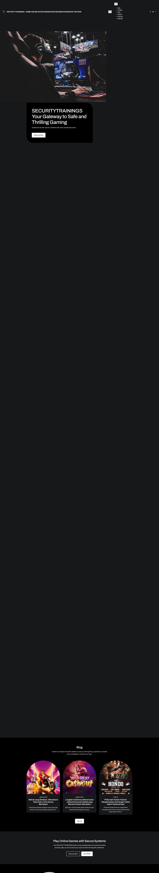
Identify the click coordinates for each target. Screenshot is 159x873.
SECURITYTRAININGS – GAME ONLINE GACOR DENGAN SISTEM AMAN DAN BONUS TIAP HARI (44, 12)
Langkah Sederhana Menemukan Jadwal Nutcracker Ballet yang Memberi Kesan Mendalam (79, 802)
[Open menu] (110, 11)
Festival (115, 797)
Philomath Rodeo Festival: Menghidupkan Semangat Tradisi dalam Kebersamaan (116, 802)
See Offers (87, 854)
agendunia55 (43, 797)
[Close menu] (116, 4)
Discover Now (38, 135)
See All (79, 821)
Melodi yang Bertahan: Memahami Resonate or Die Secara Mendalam (43, 802)
